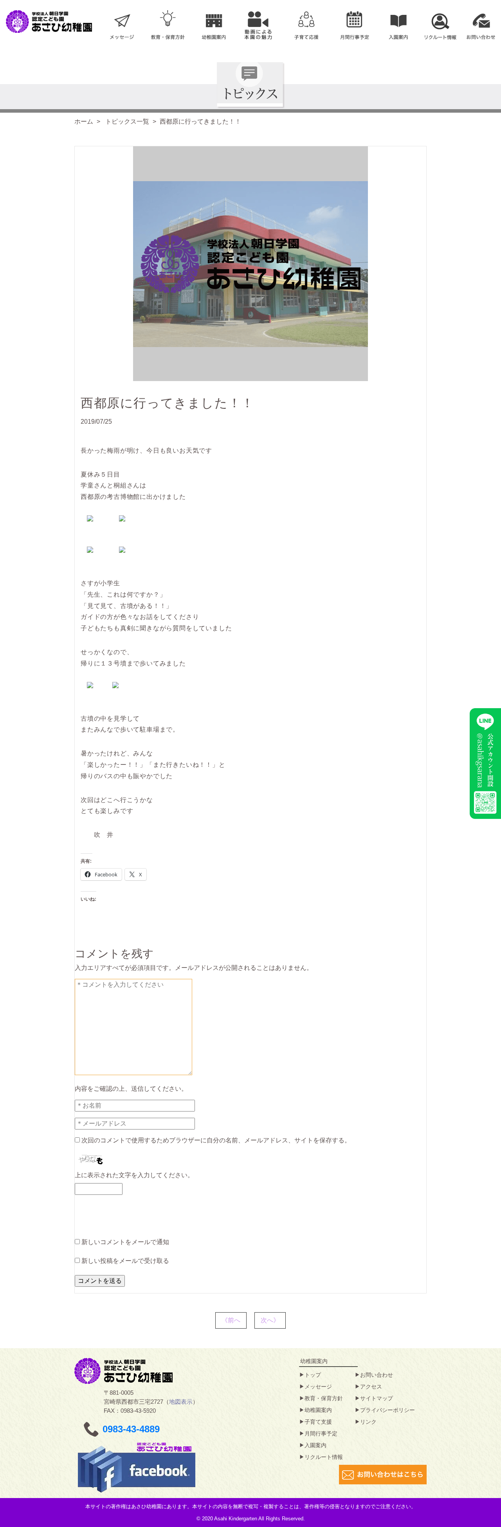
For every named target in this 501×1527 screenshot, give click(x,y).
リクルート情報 (324, 1457)
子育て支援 (318, 1422)
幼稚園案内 (318, 1410)
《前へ (231, 1320)
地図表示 (181, 1401)
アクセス (371, 1386)
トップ (313, 1375)
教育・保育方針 (324, 1398)
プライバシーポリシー (387, 1410)
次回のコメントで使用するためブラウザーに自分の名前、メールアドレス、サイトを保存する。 (216, 1140)
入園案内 (315, 1445)
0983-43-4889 (131, 1429)
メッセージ (318, 1386)
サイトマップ (376, 1398)
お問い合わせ (376, 1375)
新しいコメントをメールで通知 (125, 1242)
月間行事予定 (321, 1433)
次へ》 (270, 1320)
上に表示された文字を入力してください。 (134, 1175)
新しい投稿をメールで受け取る (125, 1260)
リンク (368, 1422)
